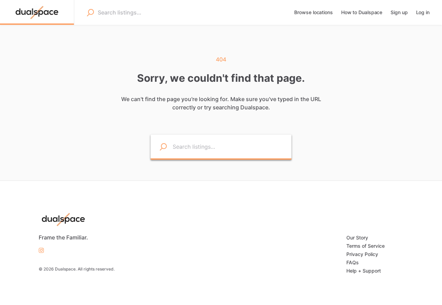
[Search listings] (159, 146)
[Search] (90, 12)
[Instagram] (41, 250)
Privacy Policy (362, 254)
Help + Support (363, 271)
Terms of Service (365, 246)
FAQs (352, 262)
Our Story (357, 237)
